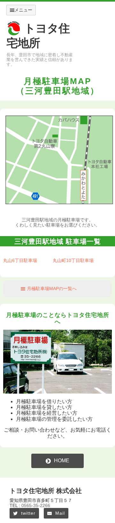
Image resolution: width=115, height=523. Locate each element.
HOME (61, 460)
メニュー (23, 9)
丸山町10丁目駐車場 (73, 260)
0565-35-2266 (35, 505)
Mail (60, 513)
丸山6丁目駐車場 (20, 260)
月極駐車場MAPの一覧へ (52, 288)
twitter (28, 513)
